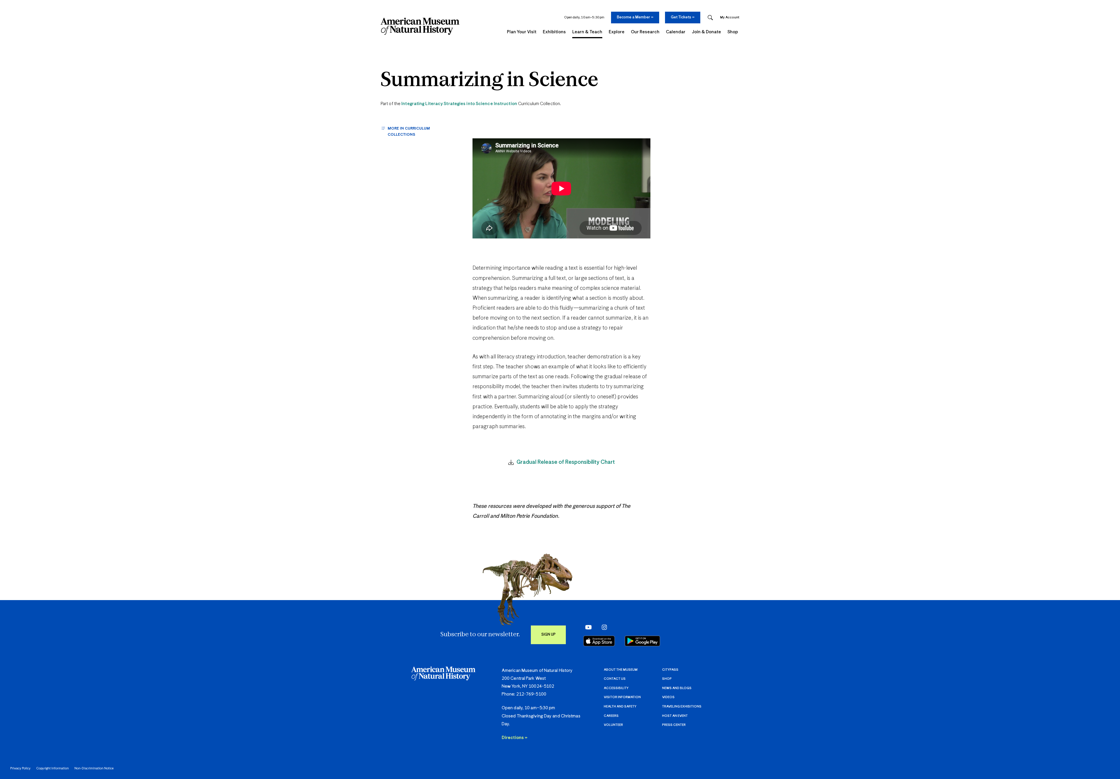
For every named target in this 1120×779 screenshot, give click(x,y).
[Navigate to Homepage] (420, 26)
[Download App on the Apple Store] (599, 641)
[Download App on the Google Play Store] (642, 641)
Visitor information (622, 697)
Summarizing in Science (489, 80)
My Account (729, 17)
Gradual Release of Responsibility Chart (566, 462)
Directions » (514, 738)
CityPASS (670, 669)
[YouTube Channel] (587, 626)
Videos (668, 697)
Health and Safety (620, 706)
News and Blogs (677, 688)
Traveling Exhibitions (681, 706)
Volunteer (613, 724)
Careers (611, 715)
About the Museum (621, 669)
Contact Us (615, 678)
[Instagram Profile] (602, 626)
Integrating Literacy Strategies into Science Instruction (459, 104)
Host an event (675, 715)
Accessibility (616, 688)
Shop (667, 678)
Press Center (674, 724)
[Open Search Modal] (710, 17)
